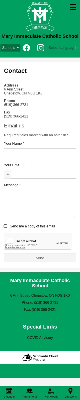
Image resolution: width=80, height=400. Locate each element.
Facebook (26, 47)
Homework (51, 396)
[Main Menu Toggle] (73, 7)
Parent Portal (30, 396)
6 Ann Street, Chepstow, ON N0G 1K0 (40, 295)
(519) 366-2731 (46, 302)
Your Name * (14, 143)
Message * (12, 185)
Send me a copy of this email (32, 226)
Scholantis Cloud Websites (40, 357)
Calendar (9, 396)
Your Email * (14, 165)
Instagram (40, 47)
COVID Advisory (40, 338)
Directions (70, 396)
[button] (10, 48)
